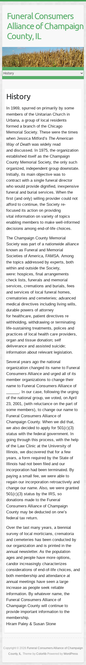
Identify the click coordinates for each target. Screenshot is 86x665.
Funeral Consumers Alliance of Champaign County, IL (45, 26)
